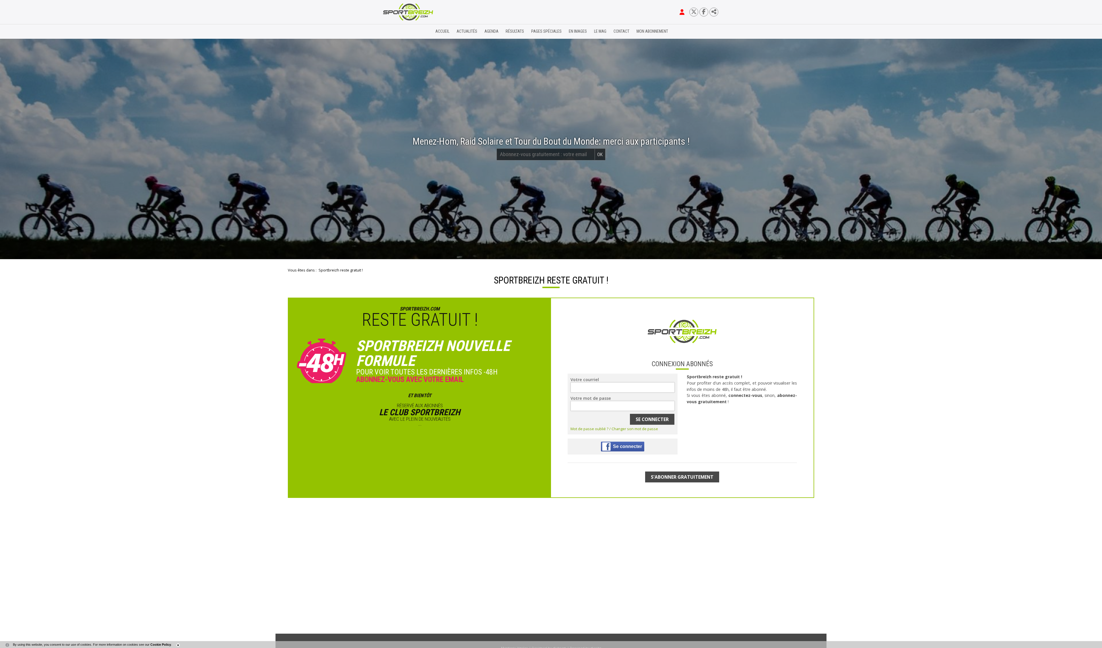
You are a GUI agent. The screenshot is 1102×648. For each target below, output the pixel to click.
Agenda (491, 31)
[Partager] (714, 12)
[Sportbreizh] (396, 31)
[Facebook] (704, 12)
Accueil (442, 31)
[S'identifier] (682, 12)
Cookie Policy (160, 644)
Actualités (467, 31)
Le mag (600, 31)
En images (578, 31)
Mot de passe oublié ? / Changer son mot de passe (614, 428)
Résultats (515, 31)
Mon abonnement (652, 31)
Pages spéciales (546, 31)
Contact (621, 31)
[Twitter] (694, 12)
